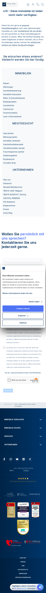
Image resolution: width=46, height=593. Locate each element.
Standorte (7, 183)
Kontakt (23, 558)
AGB (23, 566)
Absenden (8, 391)
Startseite (8, 404)
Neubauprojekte (9, 102)
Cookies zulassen (23, 308)
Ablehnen (23, 323)
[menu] (42, 4)
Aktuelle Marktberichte (12, 187)
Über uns (7, 180)
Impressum (23, 573)
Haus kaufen (8, 133)
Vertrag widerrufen (23, 577)
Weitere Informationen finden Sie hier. (17, 293)
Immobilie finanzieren (12, 94)
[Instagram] (11, 459)
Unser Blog (7, 213)
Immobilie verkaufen (11, 141)
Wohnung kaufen (10, 137)
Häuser (6, 83)
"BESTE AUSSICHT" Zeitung (14, 194)
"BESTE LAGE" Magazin (12, 191)
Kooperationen (9, 205)
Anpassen (22, 316)
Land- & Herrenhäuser (12, 116)
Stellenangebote (10, 155)
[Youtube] (17, 459)
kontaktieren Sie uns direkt (30, 31)
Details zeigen (34, 302)
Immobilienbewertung (12, 91)
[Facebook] (4, 459)
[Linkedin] (23, 459)
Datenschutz (23, 569)
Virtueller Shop (9, 163)
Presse (6, 209)
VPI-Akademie (9, 202)
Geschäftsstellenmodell (13, 144)
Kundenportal (8, 159)
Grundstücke (8, 105)
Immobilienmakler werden (14, 148)
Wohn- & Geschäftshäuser (14, 98)
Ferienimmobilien (10, 113)
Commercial (8, 109)
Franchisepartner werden (13, 152)
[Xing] (30, 459)
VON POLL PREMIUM (11, 198)
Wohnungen (8, 87)
